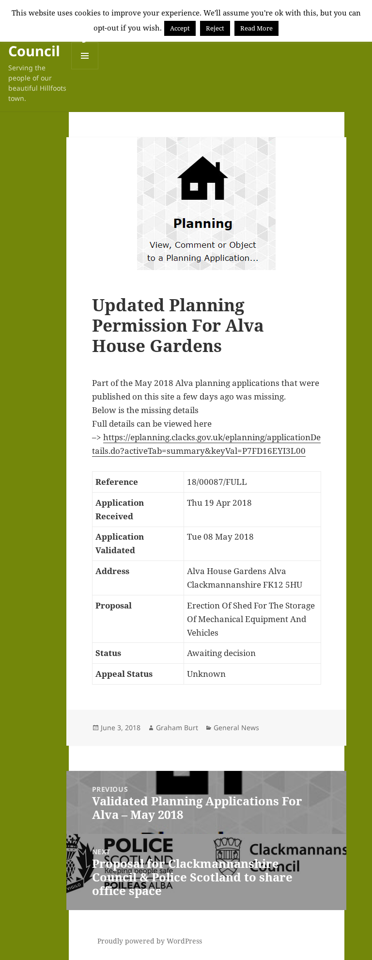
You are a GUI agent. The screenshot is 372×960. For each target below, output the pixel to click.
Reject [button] (215, 28)
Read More (256, 28)
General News (236, 727)
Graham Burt (177, 727)
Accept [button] (180, 28)
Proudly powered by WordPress (149, 940)
